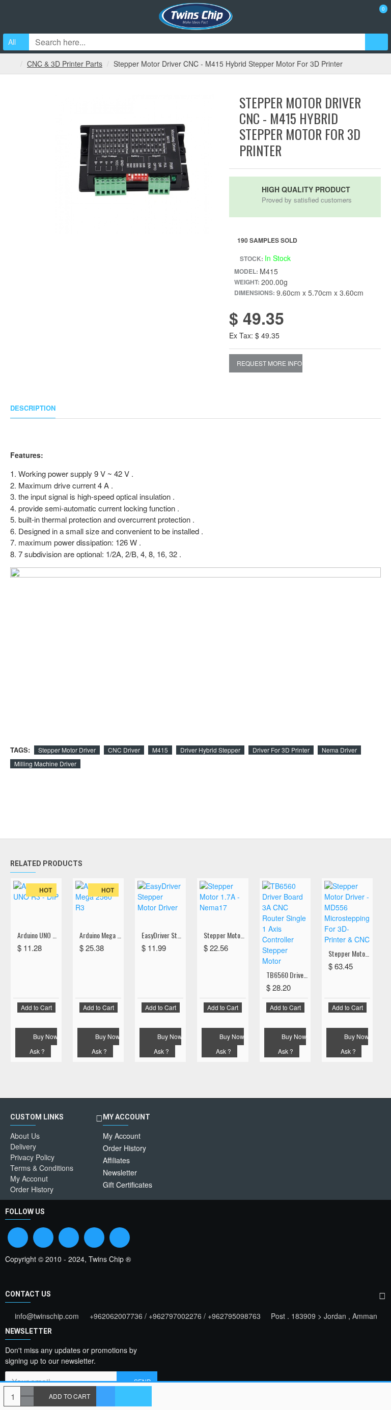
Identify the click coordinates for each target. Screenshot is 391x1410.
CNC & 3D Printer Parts (64, 64)
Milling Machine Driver (45, 763)
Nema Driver (339, 749)
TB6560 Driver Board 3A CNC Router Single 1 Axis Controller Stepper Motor (287, 975)
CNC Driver (124, 749)
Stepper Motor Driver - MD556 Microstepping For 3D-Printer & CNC (349, 953)
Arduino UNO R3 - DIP (38, 935)
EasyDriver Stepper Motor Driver (162, 935)
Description (32, 408)
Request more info (269, 363)
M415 (160, 749)
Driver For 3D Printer (281, 749)
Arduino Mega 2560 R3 (100, 935)
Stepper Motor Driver (67, 749)
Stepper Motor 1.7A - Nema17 (224, 935)
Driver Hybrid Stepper (210, 749)
